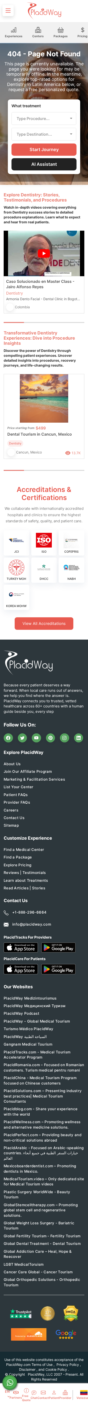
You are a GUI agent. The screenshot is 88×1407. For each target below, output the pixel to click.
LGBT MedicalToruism (24, 1264)
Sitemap (11, 825)
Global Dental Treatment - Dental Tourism (42, 1243)
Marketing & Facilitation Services (34, 779)
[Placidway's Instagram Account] (64, 738)
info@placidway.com (31, 924)
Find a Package (18, 857)
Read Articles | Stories (24, 888)
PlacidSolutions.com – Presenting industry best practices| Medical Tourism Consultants (43, 1096)
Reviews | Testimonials (25, 872)
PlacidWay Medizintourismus (30, 998)
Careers (11, 810)
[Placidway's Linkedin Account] (78, 738)
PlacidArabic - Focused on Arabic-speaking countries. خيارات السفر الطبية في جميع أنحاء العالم (44, 1153)
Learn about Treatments (26, 880)
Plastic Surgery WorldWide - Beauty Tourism (37, 1194)
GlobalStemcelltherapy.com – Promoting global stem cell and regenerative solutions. (41, 1210)
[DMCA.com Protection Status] (71, 1314)
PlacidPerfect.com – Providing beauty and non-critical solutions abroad (42, 1137)
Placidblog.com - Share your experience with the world (40, 1111)
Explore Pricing (18, 865)
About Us (12, 764)
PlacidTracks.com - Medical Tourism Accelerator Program (37, 1055)
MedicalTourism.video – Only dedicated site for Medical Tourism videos (44, 1181)
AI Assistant (44, 164)
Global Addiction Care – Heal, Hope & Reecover (38, 1254)
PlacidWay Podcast (21, 1013)
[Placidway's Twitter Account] (22, 738)
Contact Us (14, 817)
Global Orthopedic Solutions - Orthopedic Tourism (42, 1282)
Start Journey (44, 149)
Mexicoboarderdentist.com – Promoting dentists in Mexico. (40, 1168)
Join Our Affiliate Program (28, 771)
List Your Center (18, 787)
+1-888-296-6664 (29, 912)
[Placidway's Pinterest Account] (50, 738)
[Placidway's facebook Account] (8, 738)
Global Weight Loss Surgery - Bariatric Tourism (39, 1225)
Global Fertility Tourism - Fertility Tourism (42, 1236)
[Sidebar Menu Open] (8, 10)
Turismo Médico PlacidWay (28, 1028)
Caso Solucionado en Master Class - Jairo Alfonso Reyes (40, 284)
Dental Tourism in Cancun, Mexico (39, 434)
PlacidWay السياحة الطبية (25, 1036)
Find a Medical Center (24, 849)
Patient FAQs (16, 794)
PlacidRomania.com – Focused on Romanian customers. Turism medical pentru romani (44, 1067)
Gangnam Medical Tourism (28, 1044)
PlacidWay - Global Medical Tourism (37, 1021)
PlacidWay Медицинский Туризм (34, 1005)
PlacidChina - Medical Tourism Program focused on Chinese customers (40, 1080)
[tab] (34, 322)
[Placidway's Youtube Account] (36, 738)
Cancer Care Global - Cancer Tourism (38, 1272)
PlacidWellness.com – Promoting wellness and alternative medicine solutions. (42, 1124)
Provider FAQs (17, 802)
